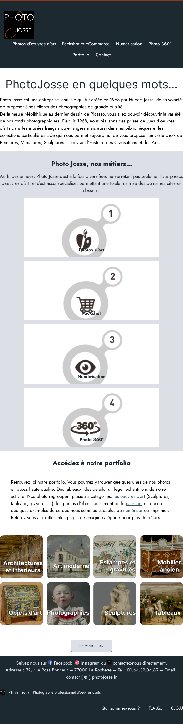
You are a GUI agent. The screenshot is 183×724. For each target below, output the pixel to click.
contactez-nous (126, 663)
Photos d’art (91, 249)
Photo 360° (92, 439)
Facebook (62, 663)
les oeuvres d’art (129, 496)
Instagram (89, 663)
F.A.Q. (155, 708)
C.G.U (177, 708)
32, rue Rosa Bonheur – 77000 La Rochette (69, 669)
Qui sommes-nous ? (121, 708)
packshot (134, 503)
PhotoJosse (18, 692)
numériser (133, 510)
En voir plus (91, 646)
